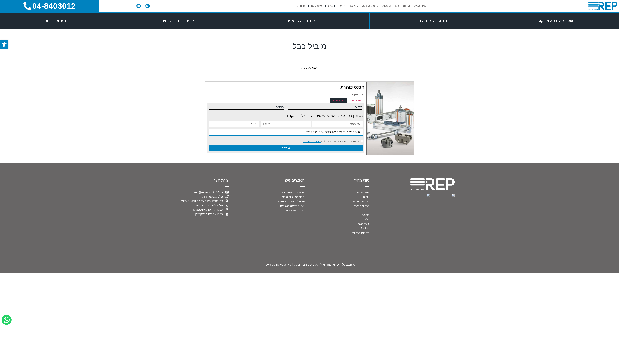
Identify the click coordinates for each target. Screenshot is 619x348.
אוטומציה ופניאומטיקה (556, 20)
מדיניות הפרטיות (312, 141)
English (301, 6)
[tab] (356, 100)
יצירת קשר (316, 6)
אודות (406, 6)
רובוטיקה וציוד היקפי (431, 20)
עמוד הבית (420, 6)
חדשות (341, 6)
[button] (4, 44)
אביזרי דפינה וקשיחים (178, 20)
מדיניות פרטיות (360, 233)
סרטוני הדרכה (370, 6)
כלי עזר (353, 6)
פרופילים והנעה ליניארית (305, 20)
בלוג (330, 6)
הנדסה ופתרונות (58, 20)
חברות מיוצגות (390, 6)
